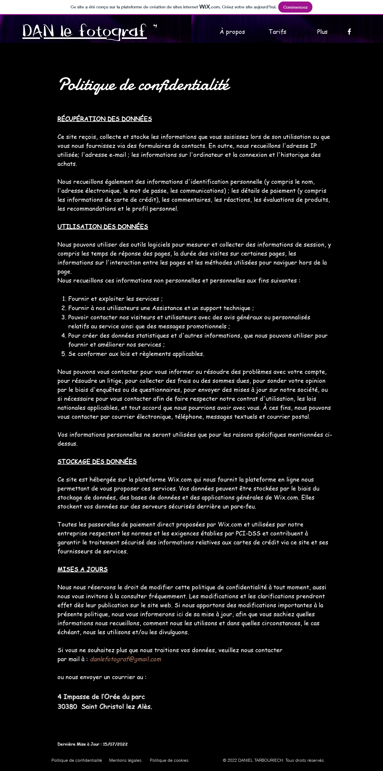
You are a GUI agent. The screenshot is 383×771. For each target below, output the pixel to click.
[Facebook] (349, 32)
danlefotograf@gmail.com (125, 659)
